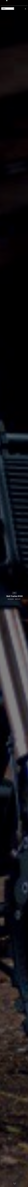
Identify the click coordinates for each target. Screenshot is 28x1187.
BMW (14, 593)
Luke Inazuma (11, 599)
